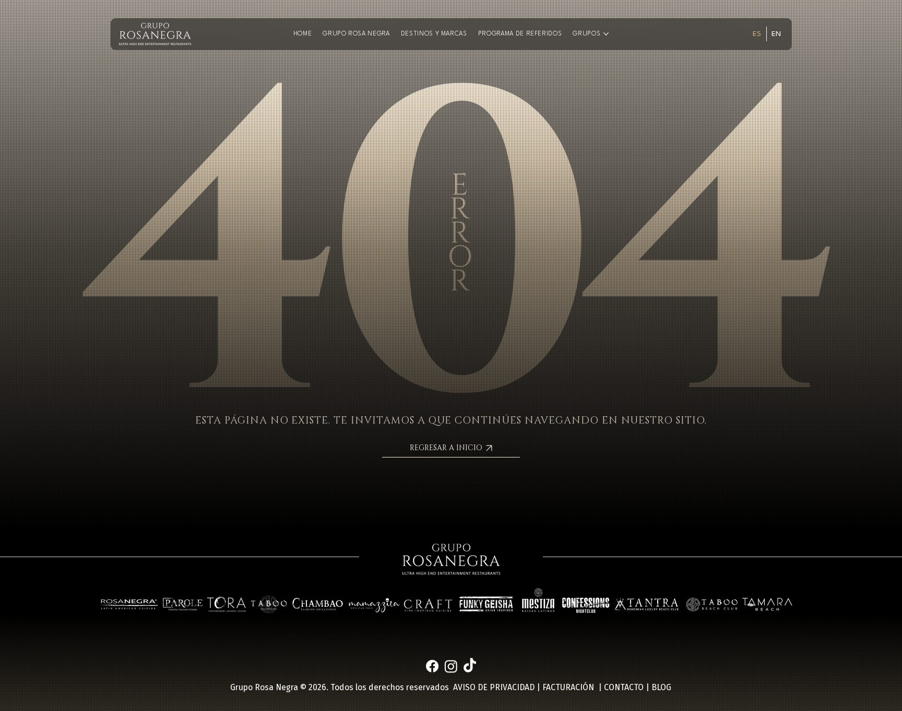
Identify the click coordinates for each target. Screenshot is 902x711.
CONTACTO (624, 687)
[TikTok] (469, 666)
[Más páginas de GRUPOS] (606, 34)
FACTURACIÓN (568, 687)
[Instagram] (451, 666)
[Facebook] (432, 666)
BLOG (661, 687)
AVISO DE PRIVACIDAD (494, 687)
